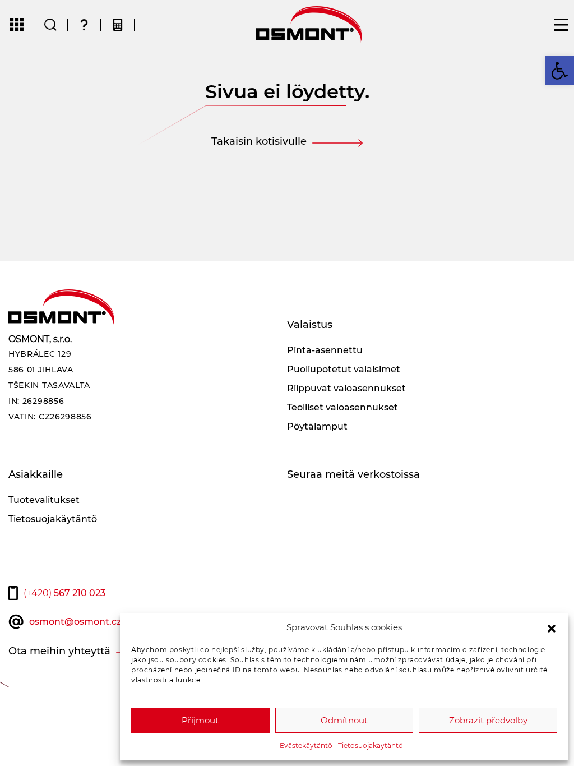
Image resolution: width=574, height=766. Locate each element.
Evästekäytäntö (306, 745)
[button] (551, 627)
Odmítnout (344, 720)
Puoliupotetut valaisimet (343, 369)
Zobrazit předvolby (488, 720)
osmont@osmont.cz (75, 621)
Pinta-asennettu (325, 350)
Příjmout (200, 720)
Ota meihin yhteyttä (59, 651)
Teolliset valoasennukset (342, 407)
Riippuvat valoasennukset (346, 388)
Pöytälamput (317, 426)
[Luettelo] (17, 24)
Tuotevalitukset (44, 500)
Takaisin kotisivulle (259, 141)
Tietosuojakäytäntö (370, 745)
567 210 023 (64, 593)
